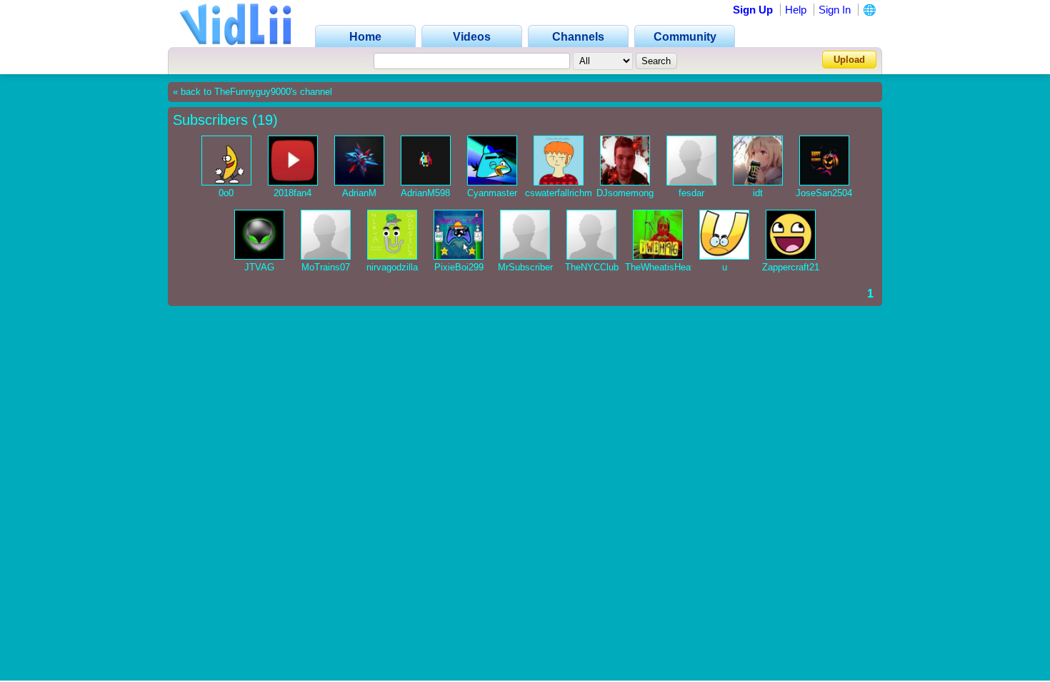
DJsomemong (625, 193)
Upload (849, 59)
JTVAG (259, 267)
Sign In (835, 10)
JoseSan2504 (824, 193)
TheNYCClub (592, 267)
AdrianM (359, 193)
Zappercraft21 (790, 267)
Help (795, 10)
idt (758, 193)
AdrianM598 (425, 193)
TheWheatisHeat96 (664, 267)
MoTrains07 (325, 267)
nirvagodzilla (392, 267)
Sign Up (753, 10)
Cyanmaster (492, 193)
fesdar (691, 193)
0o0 (226, 193)
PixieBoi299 (459, 267)
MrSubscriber (525, 267)
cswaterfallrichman (563, 193)
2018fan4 (292, 193)
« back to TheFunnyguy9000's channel (252, 92)
